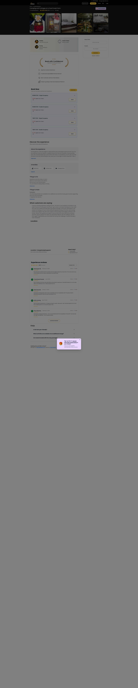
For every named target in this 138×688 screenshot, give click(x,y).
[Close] (80, 339)
